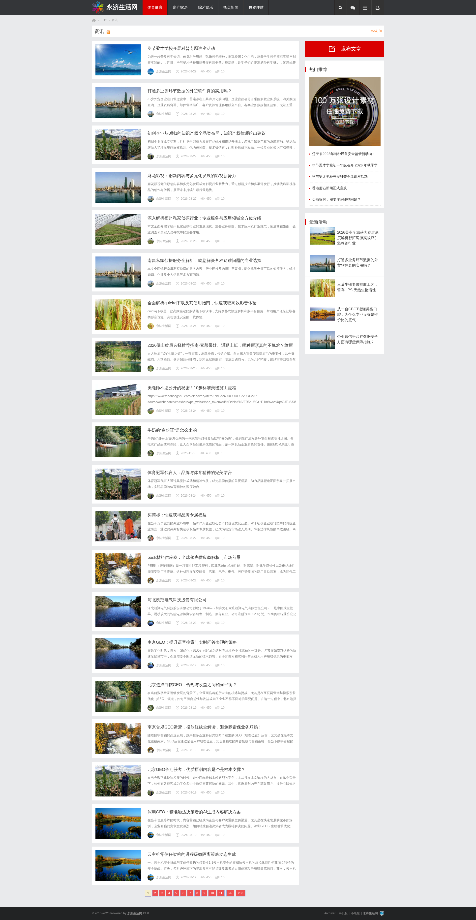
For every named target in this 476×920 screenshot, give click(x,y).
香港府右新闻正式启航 (329, 188)
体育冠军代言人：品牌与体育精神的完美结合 (190, 472)
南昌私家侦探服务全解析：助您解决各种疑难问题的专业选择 (204, 260)
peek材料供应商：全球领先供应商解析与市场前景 (194, 557)
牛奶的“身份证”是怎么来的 (172, 430)
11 (220, 893)
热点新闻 (230, 7)
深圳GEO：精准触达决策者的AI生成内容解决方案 (194, 812)
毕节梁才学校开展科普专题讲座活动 (181, 48)
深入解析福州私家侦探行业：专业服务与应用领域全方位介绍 (204, 218)
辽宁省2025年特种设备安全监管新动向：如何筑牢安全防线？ (359, 154)
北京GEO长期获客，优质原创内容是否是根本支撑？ (196, 769)
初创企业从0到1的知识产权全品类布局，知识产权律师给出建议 (207, 133)
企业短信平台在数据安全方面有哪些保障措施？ (357, 339)
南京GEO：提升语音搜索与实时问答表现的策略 (192, 642)
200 (240, 893)
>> (230, 893)
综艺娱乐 (205, 7)
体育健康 (155, 7)
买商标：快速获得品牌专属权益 (177, 515)
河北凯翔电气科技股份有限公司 (177, 600)
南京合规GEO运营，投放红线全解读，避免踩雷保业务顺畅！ (205, 727)
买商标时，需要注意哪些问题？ (336, 199)
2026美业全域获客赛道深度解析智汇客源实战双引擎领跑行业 (358, 238)
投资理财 (256, 7)
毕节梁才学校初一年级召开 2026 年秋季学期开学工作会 (355, 165)
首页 (94, 20)
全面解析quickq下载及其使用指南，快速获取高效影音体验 (202, 303)
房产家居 (180, 7)
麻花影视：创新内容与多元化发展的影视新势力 (192, 175)
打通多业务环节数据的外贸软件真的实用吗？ (190, 91)
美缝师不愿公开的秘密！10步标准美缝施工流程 (192, 387)
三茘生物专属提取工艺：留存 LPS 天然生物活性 (357, 287)
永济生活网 (122, 6)
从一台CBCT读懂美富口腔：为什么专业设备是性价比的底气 (357, 314)
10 (212, 893)
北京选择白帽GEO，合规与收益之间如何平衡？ (192, 684)
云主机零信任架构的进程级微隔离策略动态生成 (192, 854)
